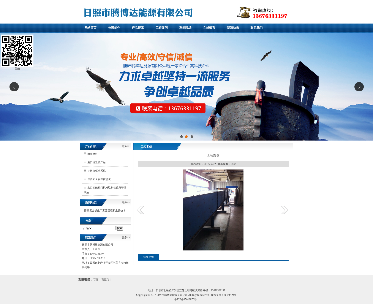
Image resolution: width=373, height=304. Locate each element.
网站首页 (90, 27)
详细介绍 (148, 256)
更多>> (126, 146)
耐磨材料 (92, 153)
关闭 (17, 68)
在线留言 (209, 27)
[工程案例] (213, 249)
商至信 (105, 279)
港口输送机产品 (96, 162)
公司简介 (114, 27)
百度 (95, 279)
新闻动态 (233, 27)
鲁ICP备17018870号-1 (186, 299)
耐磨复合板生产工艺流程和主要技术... (106, 210)
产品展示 (138, 27)
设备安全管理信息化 (99, 179)
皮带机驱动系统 (96, 170)
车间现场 (185, 27)
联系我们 (257, 27)
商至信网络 (230, 294)
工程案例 (162, 27)
